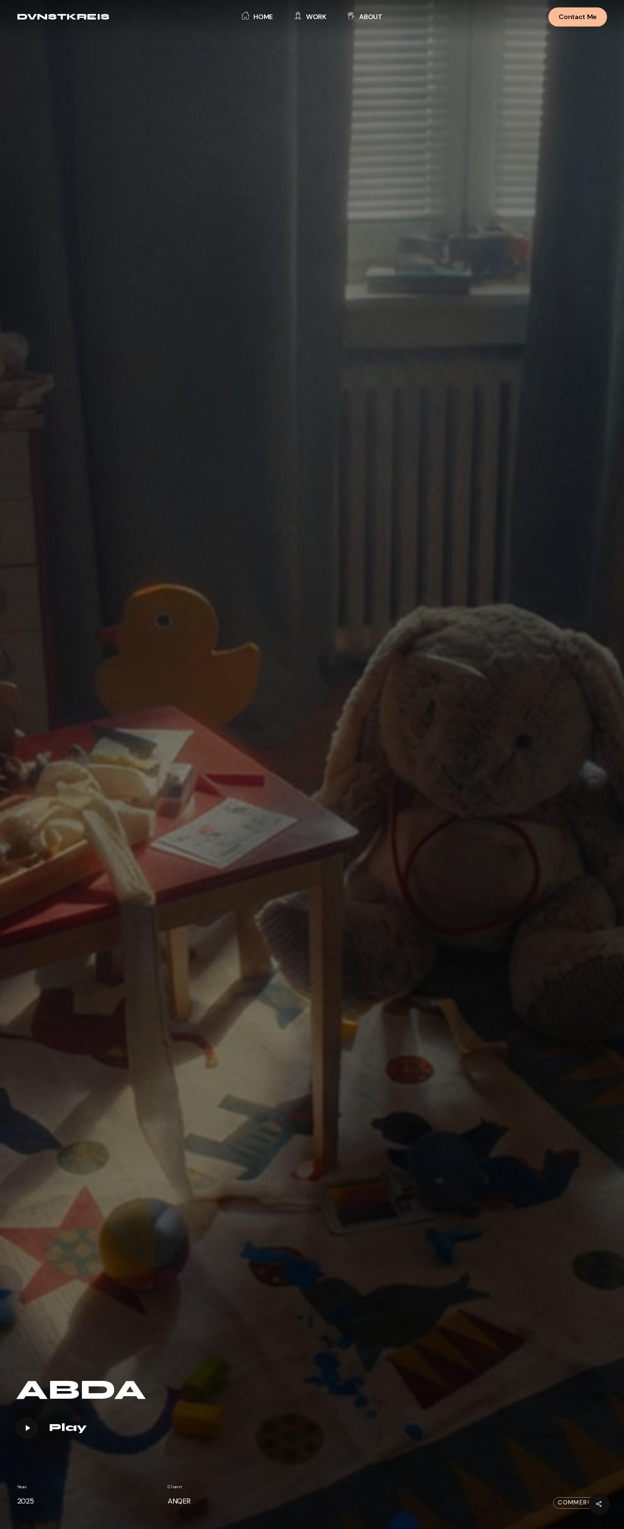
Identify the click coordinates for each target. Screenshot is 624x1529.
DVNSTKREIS (63, 17)
